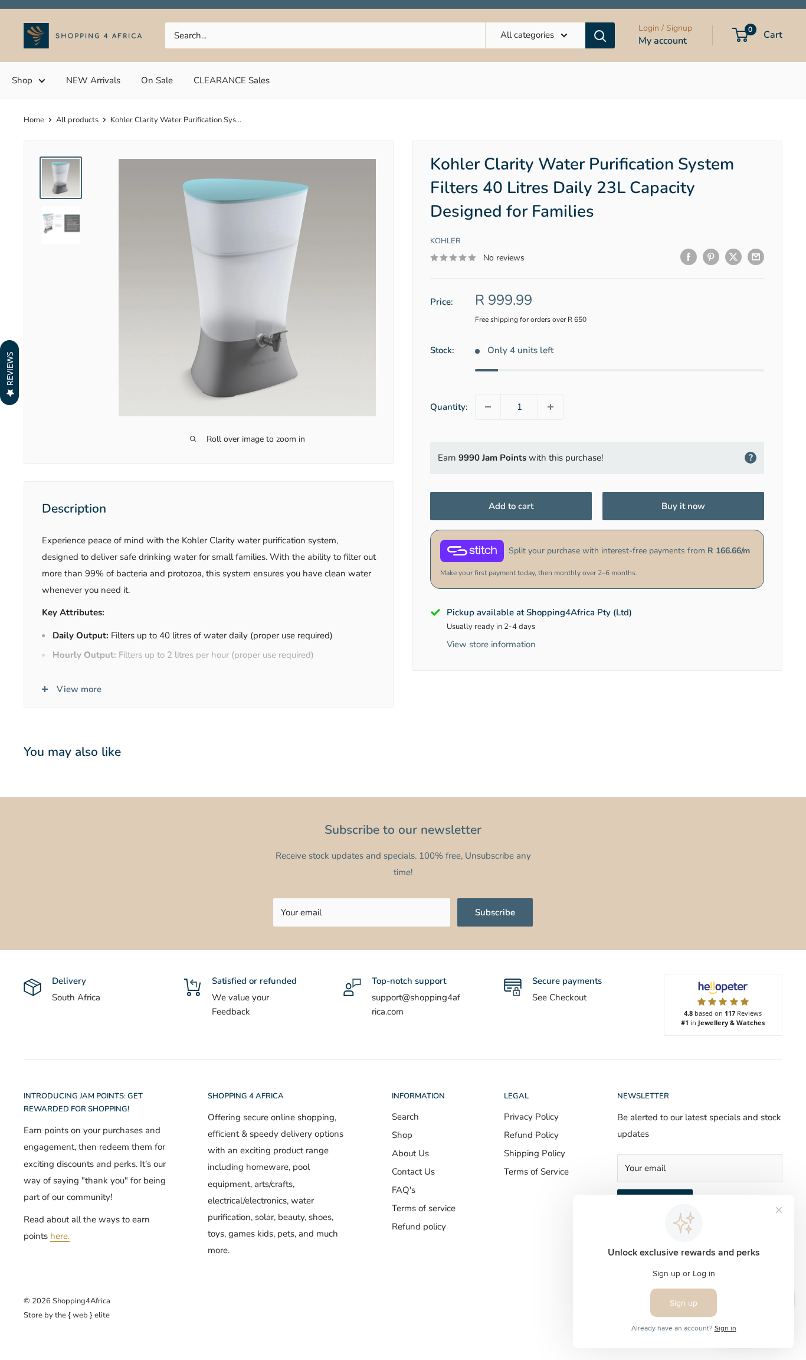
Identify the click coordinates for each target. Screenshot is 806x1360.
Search (405, 1117)
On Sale (157, 80)
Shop (22, 80)
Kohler (445, 241)
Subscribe (495, 912)
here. (60, 1236)
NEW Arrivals (93, 80)
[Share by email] (756, 256)
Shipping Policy (534, 1153)
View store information (491, 644)
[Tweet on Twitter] (733, 256)
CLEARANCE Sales (232, 80)
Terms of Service (536, 1172)
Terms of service (424, 1208)
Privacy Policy (531, 1117)
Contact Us (413, 1172)
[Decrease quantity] (488, 406)
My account (662, 40)
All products (77, 120)
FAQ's (403, 1190)
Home (34, 120)
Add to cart (511, 506)
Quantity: (449, 407)
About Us (410, 1153)
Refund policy (419, 1226)
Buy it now (683, 506)
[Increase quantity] (550, 406)
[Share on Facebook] (688, 256)
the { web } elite (82, 1315)
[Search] (600, 35)
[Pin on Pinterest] (711, 256)
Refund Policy (531, 1135)
